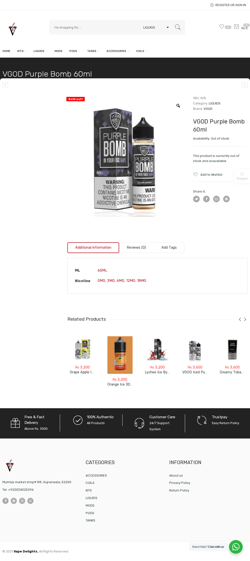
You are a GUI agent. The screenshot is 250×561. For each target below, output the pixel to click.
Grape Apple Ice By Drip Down (94, 372)
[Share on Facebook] (206, 199)
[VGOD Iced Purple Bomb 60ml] (195, 349)
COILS (140, 51)
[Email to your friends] (216, 199)
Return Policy (179, 490)
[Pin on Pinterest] (226, 199)
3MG (111, 281)
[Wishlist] (223, 28)
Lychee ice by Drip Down (165, 372)
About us (176, 475)
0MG (101, 281)
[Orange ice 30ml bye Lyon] (120, 355)
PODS (73, 51)
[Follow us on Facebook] (5, 501)
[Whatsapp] (30, 501)
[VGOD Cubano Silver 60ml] (245, 84)
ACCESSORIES (116, 51)
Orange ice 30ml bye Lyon (128, 384)
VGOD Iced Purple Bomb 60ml (206, 372)
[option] (126, 157)
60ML (102, 270)
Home (6, 51)
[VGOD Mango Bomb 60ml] (5, 84)
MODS (58, 51)
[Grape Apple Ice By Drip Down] (82, 349)
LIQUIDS (38, 51)
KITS (20, 51)
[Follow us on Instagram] (22, 501)
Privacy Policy (179, 483)
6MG (120, 281)
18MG (141, 281)
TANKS (91, 51)
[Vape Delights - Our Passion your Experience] (23, 28)
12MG (130, 281)
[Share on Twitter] (196, 199)
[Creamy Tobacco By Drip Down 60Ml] (232, 349)
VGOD (208, 109)
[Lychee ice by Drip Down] (157, 349)
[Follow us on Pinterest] (14, 501)
